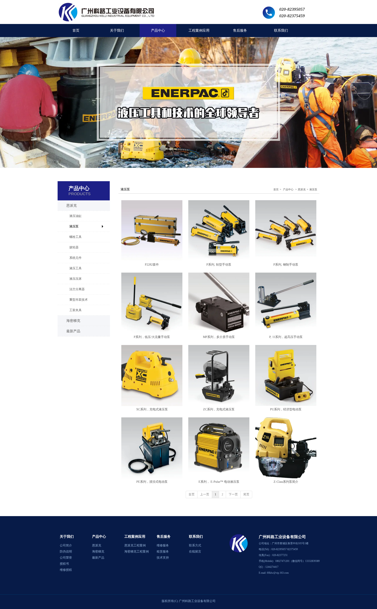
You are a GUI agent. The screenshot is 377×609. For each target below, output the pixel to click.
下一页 (233, 494)
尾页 (246, 494)
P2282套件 (152, 264)
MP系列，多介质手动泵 (219, 337)
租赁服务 (163, 551)
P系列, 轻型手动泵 (218, 264)
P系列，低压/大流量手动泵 (152, 337)
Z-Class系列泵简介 (286, 481)
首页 (276, 189)
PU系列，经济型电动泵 (286, 409)
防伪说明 (66, 551)
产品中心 (288, 189)
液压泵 (313, 189)
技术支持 (163, 557)
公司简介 (66, 545)
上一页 (204, 494)
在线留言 (195, 551)
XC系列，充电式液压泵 (152, 409)
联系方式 (195, 545)
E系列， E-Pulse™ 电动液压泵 (219, 481)
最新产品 (98, 557)
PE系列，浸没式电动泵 (152, 481)
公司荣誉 (66, 557)
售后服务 (164, 536)
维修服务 (163, 545)
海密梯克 (98, 551)
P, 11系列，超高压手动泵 (286, 337)
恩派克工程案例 (135, 545)
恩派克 (302, 189)
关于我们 (67, 536)
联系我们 (196, 536)
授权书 (64, 563)
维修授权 (66, 569)
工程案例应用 (134, 536)
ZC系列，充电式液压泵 (219, 409)
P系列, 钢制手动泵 (285, 264)
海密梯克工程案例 (136, 551)
